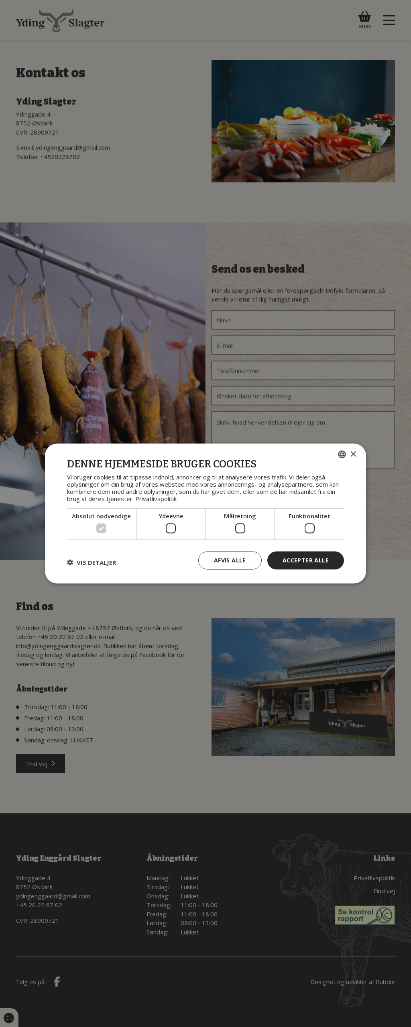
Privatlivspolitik (156, 498)
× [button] (353, 454)
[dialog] (205, 514)
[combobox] (342, 455)
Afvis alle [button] (230, 560)
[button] (91, 562)
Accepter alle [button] (306, 560)
